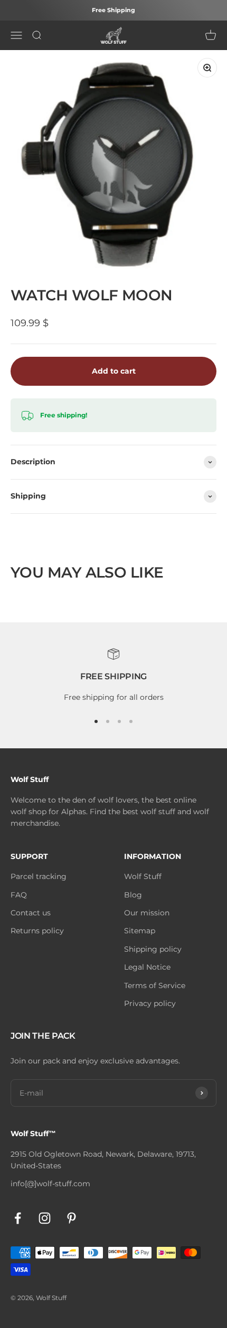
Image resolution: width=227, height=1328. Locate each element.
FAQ (19, 895)
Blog (133, 895)
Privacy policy (150, 1003)
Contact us (31, 912)
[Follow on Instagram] (44, 1218)
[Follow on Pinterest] (71, 1218)
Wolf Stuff (143, 876)
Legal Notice (147, 967)
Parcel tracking (39, 876)
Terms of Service (154, 985)
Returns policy (37, 930)
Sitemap (139, 930)
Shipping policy (153, 949)
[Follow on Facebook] (18, 1218)
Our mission (146, 912)
